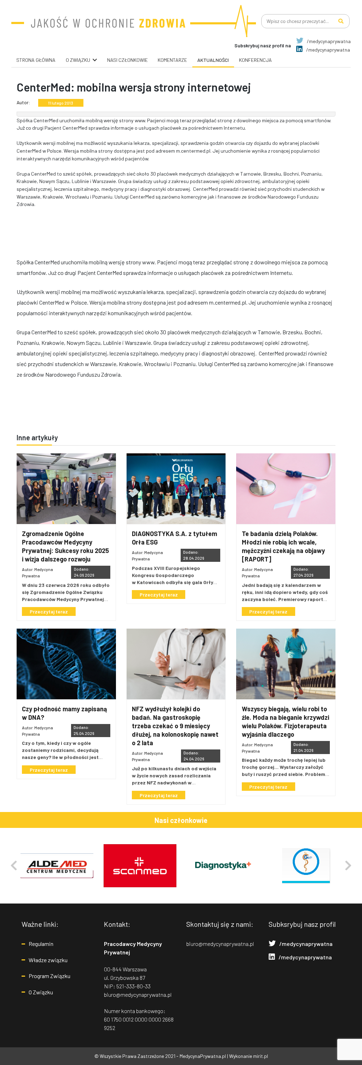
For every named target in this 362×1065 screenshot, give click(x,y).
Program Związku (49, 975)
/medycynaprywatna (328, 41)
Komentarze (172, 60)
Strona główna (36, 60)
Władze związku (48, 960)
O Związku (41, 992)
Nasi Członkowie (127, 60)
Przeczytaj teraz (49, 611)
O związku (78, 60)
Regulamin (41, 943)
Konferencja (255, 60)
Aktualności (213, 60)
